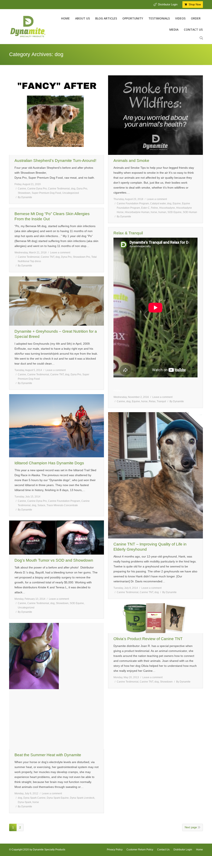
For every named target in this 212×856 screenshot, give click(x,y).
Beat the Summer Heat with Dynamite (47, 755)
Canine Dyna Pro (37, 188)
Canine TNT (47, 256)
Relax (152, 401)
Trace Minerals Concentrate (62, 505)
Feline (154, 207)
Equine (177, 203)
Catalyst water (158, 203)
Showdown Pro (81, 256)
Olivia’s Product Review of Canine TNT (148, 639)
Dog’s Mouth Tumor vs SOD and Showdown (53, 560)
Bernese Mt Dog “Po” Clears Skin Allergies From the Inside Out (52, 216)
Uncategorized (70, 192)
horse (154, 212)
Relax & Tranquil (128, 233)
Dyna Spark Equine (58, 797)
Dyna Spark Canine (34, 797)
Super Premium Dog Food (46, 192)
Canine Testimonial (59, 188)
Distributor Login (167, 4)
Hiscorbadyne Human (137, 212)
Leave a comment (157, 199)
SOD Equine (174, 212)
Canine (22, 188)
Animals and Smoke (131, 160)
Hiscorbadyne (167, 207)
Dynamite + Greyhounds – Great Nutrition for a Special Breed (55, 334)
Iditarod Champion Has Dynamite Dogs (49, 463)
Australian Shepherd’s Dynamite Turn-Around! (55, 160)
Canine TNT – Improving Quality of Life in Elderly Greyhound (150, 546)
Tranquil (161, 401)
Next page (191, 827)
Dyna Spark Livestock (82, 797)
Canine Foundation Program (133, 203)
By (25, 197)
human (162, 212)
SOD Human (190, 212)
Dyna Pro (82, 188)
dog (73, 188)
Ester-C (145, 207)
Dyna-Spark (24, 802)
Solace (41, 505)
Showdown (24, 192)
